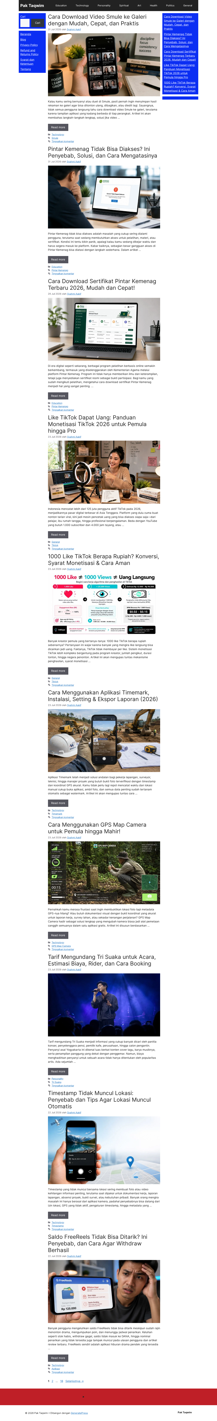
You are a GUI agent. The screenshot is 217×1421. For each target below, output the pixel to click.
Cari (22, 16)
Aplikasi (56, 1368)
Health (153, 5)
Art (139, 5)
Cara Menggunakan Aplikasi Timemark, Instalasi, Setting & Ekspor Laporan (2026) (103, 695)
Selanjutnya (74, 1381)
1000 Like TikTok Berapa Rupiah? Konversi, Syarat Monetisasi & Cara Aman (103, 559)
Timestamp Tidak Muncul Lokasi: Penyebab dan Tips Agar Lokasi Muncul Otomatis (99, 1100)
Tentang (25, 69)
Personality (104, 5)
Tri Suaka (56, 1082)
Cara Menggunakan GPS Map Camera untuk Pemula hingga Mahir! (97, 828)
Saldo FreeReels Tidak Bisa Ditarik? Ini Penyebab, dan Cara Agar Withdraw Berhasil (97, 1243)
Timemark (57, 813)
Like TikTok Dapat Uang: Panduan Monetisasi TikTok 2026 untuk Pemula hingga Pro (97, 424)
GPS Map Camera (61, 946)
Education (61, 5)
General (187, 5)
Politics (170, 5)
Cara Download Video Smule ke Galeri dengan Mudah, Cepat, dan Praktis (97, 20)
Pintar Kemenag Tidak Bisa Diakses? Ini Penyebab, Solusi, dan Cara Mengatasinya (102, 152)
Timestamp (58, 1225)
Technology (82, 5)
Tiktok (55, 545)
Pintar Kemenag (60, 270)
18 (62, 1381)
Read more (58, 127)
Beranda (25, 34)
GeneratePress (79, 1413)
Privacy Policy (29, 45)
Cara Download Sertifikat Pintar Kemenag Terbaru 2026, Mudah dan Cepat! (102, 284)
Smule (55, 138)
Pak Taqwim (32, 5)
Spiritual (124, 5)
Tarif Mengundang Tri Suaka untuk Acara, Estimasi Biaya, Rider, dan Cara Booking (102, 960)
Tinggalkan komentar (63, 141)
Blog (23, 39)
